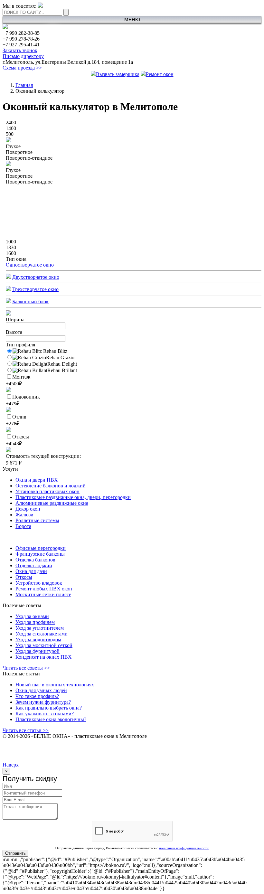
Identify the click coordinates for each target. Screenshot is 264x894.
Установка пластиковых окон (47, 491)
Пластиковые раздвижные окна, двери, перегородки (73, 497)
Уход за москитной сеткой (43, 645)
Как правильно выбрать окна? (48, 707)
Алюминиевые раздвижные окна (51, 503)
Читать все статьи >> (26, 730)
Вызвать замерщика (117, 74)
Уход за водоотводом (38, 639)
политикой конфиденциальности (184, 848)
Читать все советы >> (26, 668)
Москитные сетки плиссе (43, 594)
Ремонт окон (160, 74)
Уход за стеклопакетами (41, 633)
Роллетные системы (37, 520)
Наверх (11, 764)
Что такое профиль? (37, 696)
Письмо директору (23, 56)
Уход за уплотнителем (39, 628)
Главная (24, 85)
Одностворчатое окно (30, 265)
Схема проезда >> (22, 68)
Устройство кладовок (38, 583)
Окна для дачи (31, 571)
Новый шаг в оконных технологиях (54, 684)
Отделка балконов (35, 559)
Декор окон (27, 509)
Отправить (15, 853)
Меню (132, 19)
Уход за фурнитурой (37, 651)
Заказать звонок (20, 50)
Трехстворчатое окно (35, 289)
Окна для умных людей (41, 690)
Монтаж (18, 380)
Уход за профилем (35, 622)
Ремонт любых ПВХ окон (43, 588)
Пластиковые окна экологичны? (50, 719)
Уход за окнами (32, 616)
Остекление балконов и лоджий (50, 485)
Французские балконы (40, 554)
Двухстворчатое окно (35, 277)
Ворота (23, 526)
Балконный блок (30, 301)
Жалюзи (24, 514)
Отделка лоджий (33, 565)
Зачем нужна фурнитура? (43, 702)
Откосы (17, 440)
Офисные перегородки (40, 548)
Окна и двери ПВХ (36, 480)
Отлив (16, 420)
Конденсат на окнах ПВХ (43, 657)
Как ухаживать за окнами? (44, 713)
